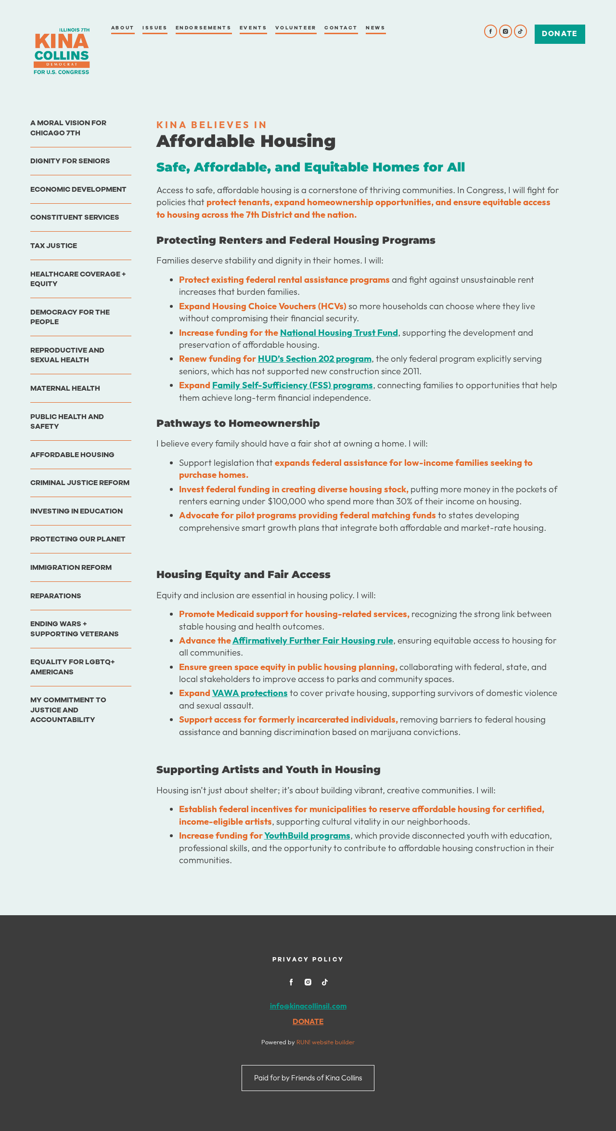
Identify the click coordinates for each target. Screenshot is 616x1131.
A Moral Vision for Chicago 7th (68, 127)
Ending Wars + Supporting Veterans (74, 628)
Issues (154, 28)
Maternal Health (65, 388)
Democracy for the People (70, 317)
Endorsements (204, 28)
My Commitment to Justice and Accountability (68, 710)
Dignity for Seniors (70, 161)
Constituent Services (74, 217)
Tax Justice (53, 245)
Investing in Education (76, 511)
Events (253, 28)
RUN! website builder (325, 1042)
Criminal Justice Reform (79, 482)
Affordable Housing (72, 454)
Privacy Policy (308, 959)
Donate (560, 33)
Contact (341, 28)
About (123, 28)
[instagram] (506, 31)
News (375, 28)
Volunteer (296, 28)
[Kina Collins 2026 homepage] (61, 51)
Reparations (55, 596)
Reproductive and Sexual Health (67, 355)
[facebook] (491, 31)
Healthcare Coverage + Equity (78, 279)
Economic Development (78, 189)
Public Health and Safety (67, 421)
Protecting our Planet (78, 539)
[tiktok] (520, 31)
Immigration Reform (71, 567)
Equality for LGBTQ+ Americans (72, 667)
